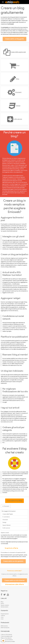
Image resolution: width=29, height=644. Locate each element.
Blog (17, 79)
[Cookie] (3, 641)
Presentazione (5, 614)
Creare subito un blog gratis (14, 39)
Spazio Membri (7, 525)
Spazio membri (5, 605)
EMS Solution (4, 626)
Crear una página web (6, 636)
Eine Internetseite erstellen (8, 641)
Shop (17, 65)
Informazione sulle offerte (14, 584)
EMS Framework (5, 627)
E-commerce (6, 517)
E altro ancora (17, 119)
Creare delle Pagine (8, 514)
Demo (2, 603)
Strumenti (18, 92)
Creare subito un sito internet (14, 580)
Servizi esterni (4, 607)
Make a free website (6, 638)
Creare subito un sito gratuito (13, 561)
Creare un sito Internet (7, 639)
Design (18, 105)
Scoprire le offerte (11, 548)
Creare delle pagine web (18, 52)
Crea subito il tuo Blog (14, 501)
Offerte (3, 615)
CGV (2, 619)
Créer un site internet (6, 634)
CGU (2, 617)
